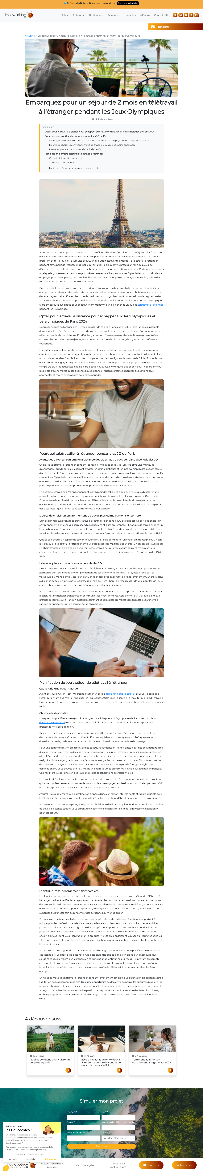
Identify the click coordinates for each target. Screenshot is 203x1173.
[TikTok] (191, 15)
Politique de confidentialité (118, 1165)
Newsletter (153, 1165)
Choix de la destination (62, 162)
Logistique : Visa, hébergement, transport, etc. (74, 168)
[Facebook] (186, 15)
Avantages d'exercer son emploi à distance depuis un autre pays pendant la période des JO (99, 140)
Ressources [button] (114, 15)
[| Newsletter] (199, 26)
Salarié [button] (65, 15)
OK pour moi (51, 1159)
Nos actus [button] (130, 15)
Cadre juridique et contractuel (65, 158)
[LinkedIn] (175, 15)
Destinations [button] (96, 15)
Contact (158, 15)
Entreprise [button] (79, 15)
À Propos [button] (145, 15)
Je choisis (31, 1159)
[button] (167, 15)
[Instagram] (180, 15)
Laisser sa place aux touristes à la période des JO (75, 149)
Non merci (12, 1159)
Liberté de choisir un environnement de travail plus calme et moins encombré (92, 145)
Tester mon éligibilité (128, 3)
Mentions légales (85, 1165)
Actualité (30, 35)
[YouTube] (196, 15)
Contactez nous (184, 1165)
